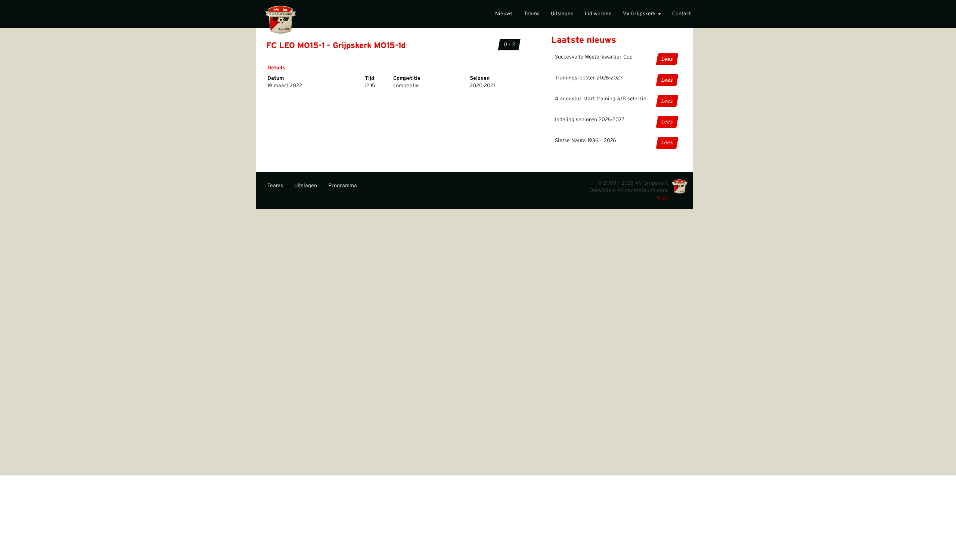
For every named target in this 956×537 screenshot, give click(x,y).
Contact (681, 13)
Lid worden (598, 13)
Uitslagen (562, 13)
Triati (661, 198)
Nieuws (504, 13)
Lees (667, 59)
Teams (532, 13)
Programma (342, 185)
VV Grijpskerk (640, 13)
